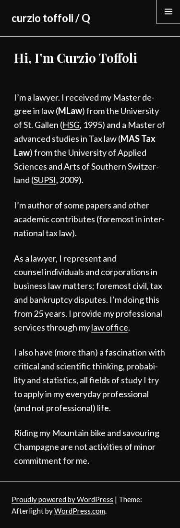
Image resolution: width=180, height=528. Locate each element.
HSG (71, 124)
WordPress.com (79, 510)
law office (109, 327)
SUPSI (45, 179)
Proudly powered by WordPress (62, 499)
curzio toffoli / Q (51, 17)
